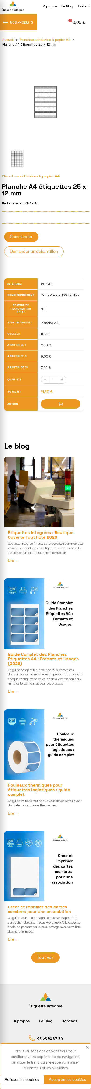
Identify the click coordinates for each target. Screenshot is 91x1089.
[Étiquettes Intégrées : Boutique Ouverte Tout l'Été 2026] (39, 492)
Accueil (8, 40)
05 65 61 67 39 (50, 1038)
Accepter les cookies (67, 1079)
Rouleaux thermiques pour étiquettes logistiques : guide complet (39, 789)
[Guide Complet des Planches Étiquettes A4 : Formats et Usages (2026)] (39, 613)
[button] (76, 22)
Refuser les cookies (22, 1079)
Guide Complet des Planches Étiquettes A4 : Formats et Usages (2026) (43, 659)
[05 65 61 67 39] (31, 1038)
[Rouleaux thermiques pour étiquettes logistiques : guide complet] (39, 744)
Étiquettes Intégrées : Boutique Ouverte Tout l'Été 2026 (41, 535)
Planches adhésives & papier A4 (45, 40)
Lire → (13, 560)
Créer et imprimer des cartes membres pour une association (39, 909)
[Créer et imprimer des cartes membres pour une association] (39, 866)
